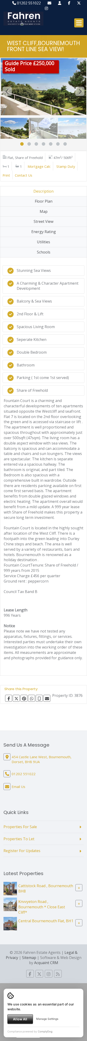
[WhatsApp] (31, 698)
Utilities (43, 241)
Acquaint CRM (46, 962)
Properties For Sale (20, 826)
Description (43, 191)
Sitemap (29, 957)
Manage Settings (47, 1019)
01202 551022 (28, 3)
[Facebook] (69, 3)
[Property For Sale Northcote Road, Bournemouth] (10, 923)
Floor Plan (43, 201)
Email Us (18, 786)
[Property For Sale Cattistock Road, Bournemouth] (10, 888)
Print (6, 175)
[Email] (46, 698)
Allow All (20, 1019)
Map (44, 211)
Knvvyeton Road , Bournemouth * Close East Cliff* (41, 907)
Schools (43, 252)
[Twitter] (79, 3)
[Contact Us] (59, 3)
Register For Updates (21, 850)
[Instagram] (46, 8)
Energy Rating (43, 231)
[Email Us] (49, 3)
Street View (43, 221)
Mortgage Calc (39, 166)
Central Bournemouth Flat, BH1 (45, 920)
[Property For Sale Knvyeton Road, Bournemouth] (10, 904)
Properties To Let (18, 838)
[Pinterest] (23, 698)
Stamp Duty (65, 166)
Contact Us (23, 175)
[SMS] (39, 698)
